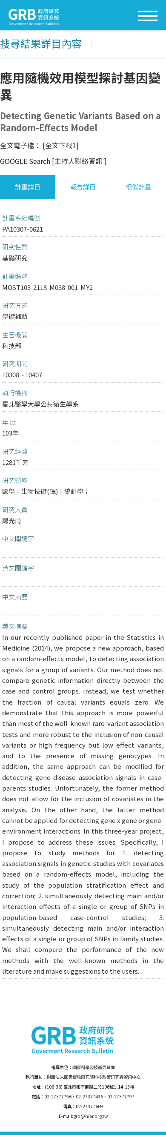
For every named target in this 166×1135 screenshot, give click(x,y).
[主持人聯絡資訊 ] (79, 161)
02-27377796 (58, 1096)
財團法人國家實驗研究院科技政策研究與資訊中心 (93, 1077)
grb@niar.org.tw (90, 1116)
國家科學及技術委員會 (93, 1067)
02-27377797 (121, 1096)
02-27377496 (89, 1096)
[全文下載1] (61, 145)
